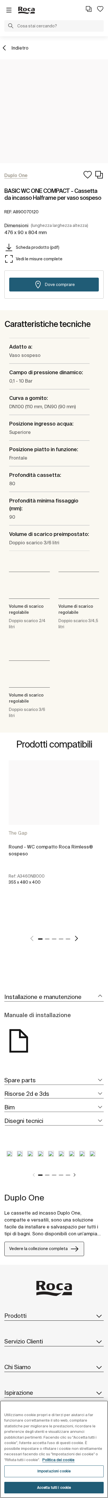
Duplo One (24, 1197)
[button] (10, 26)
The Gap (18, 832)
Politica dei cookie (58, 1460)
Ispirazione (18, 1392)
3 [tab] (54, 939)
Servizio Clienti (23, 1341)
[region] (54, 1449)
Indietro (20, 47)
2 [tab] (47, 939)
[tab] (54, 997)
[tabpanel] (54, 828)
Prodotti (15, 1315)
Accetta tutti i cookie (54, 1487)
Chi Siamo (17, 1367)
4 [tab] (61, 939)
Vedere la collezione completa (38, 1248)
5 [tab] (68, 939)
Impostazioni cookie (54, 1471)
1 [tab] (40, 939)
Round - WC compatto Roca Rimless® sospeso (51, 850)
